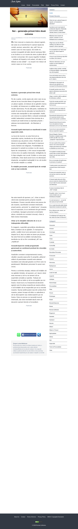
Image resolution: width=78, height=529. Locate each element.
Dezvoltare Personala (55, 252)
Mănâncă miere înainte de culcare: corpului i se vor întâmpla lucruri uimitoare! (56, 37)
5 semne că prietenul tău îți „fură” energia (56, 188)
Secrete (51, 323)
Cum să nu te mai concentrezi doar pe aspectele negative (57, 130)
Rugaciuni (52, 313)
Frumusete (52, 255)
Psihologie (52, 296)
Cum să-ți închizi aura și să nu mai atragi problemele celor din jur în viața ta (57, 77)
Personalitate (35, 5)
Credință (51, 242)
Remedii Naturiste (54, 303)
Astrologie (52, 232)
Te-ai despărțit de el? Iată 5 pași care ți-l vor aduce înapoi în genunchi (57, 51)
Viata (50, 350)
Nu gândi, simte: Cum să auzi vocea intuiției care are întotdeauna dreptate (57, 194)
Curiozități (52, 245)
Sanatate (51, 316)
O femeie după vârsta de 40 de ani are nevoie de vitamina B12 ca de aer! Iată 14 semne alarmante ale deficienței (58, 182)
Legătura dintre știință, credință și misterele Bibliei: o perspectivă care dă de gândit (58, 70)
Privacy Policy (55, 5)
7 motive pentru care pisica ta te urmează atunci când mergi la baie (57, 167)
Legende (51, 276)
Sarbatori (51, 319)
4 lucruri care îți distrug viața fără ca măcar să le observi (58, 57)
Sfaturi (47, 5)
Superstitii (52, 343)
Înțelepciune (52, 265)
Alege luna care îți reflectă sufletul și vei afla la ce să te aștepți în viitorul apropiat (56, 44)
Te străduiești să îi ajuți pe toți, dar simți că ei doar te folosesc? (57, 216)
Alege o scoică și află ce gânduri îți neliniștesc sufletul (58, 97)
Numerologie (52, 282)
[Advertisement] (29, 80)
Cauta (51, 13)
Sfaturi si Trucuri (53, 330)
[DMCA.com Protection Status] (39, 522)
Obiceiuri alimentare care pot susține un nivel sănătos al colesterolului (57, 63)
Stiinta (51, 336)
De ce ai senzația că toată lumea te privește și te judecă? (57, 161)
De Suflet (51, 249)
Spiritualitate (52, 333)
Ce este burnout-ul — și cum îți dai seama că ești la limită (57, 200)
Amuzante (52, 225)
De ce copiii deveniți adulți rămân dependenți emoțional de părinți (58, 206)
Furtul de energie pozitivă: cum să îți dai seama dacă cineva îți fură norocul (57, 103)
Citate (51, 238)
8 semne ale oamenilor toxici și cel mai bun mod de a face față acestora (57, 174)
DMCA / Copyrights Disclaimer (55, 517)
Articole (51, 228)
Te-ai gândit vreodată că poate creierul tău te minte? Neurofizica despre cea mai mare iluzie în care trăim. (58, 154)
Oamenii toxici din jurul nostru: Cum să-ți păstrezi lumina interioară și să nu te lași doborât (58, 123)
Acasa (23, 5)
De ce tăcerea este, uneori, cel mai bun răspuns (57, 211)
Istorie (51, 269)
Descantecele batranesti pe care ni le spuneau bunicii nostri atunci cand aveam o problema (57, 117)
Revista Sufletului (54, 309)
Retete (51, 306)
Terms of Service (31, 517)
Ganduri (51, 259)
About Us (16, 517)
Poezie (51, 293)
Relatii (28, 5)
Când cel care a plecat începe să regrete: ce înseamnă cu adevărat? (57, 22)
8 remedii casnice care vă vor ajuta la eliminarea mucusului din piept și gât (58, 91)
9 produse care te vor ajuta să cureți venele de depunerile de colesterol (57, 110)
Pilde (42, 5)
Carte (50, 235)
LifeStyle (51, 279)
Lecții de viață (53, 272)
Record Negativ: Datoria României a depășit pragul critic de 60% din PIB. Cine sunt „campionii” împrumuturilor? (57, 137)
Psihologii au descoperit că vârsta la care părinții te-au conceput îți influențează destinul (58, 84)
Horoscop (52, 262)
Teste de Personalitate (55, 347)
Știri (50, 340)
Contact (63, 5)
